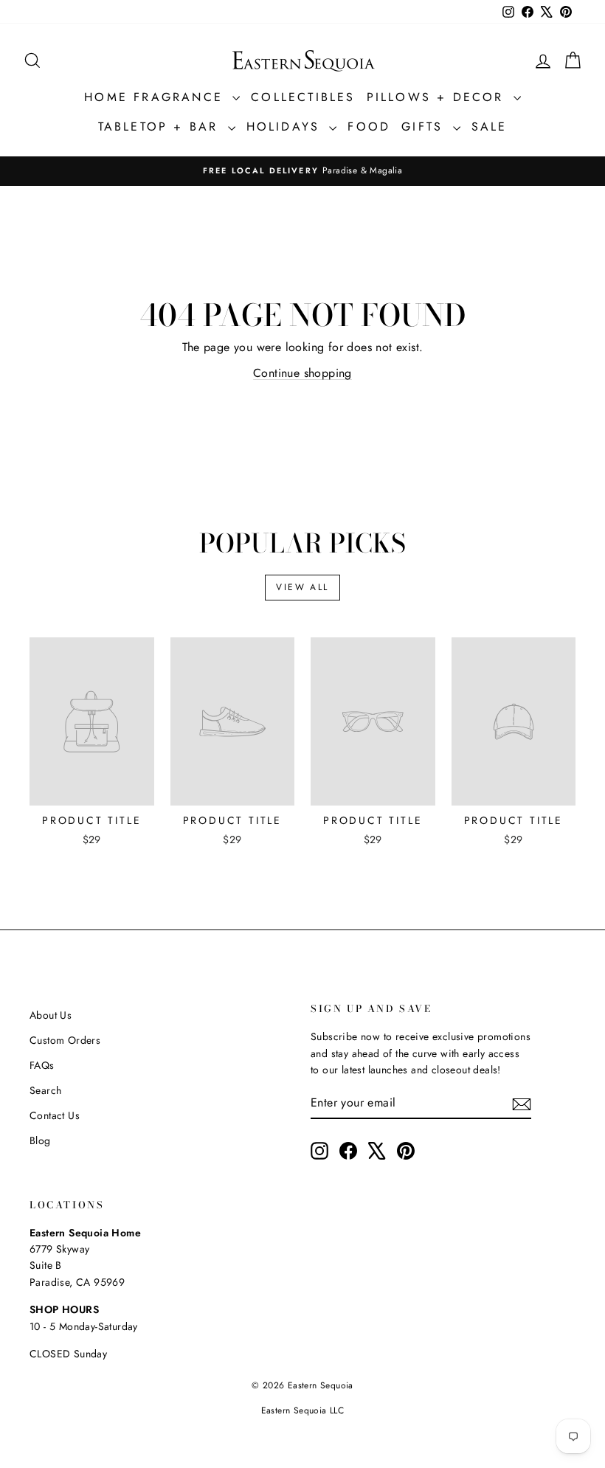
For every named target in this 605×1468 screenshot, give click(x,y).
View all (302, 587)
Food (369, 126)
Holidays (286, 126)
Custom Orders (65, 1040)
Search (45, 1090)
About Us (51, 1015)
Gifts (425, 126)
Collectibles (303, 97)
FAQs (42, 1065)
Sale (489, 126)
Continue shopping (302, 372)
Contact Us (55, 1115)
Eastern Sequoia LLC (303, 1410)
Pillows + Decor (438, 97)
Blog (40, 1140)
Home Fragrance (156, 97)
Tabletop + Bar (161, 126)
